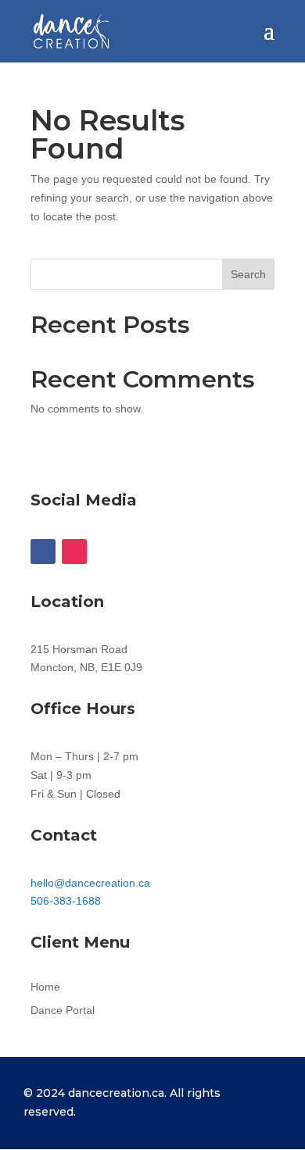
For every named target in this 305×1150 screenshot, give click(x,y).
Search (248, 274)
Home (45, 987)
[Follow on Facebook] (43, 551)
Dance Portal (62, 1010)
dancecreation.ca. (119, 1093)
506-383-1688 (65, 901)
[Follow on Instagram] (74, 551)
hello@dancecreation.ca (90, 883)
